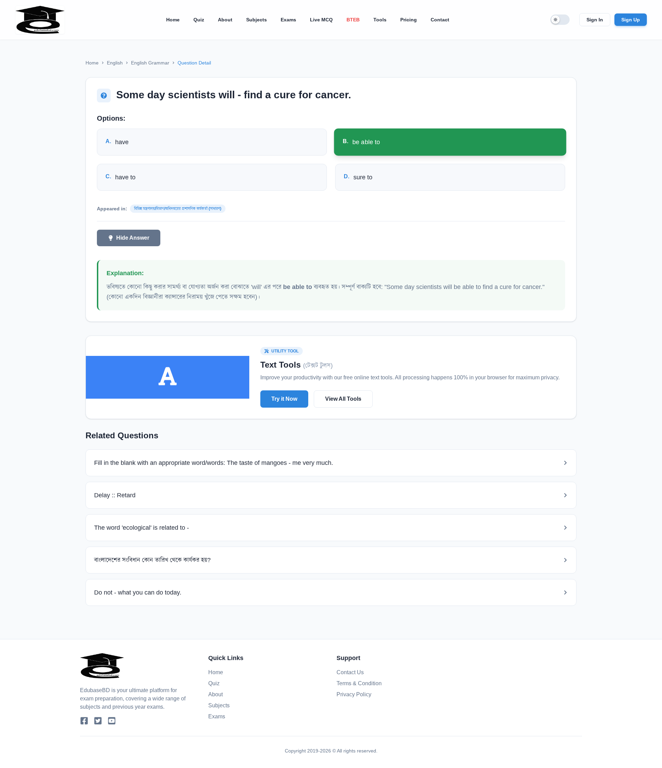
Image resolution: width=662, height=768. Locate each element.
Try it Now (284, 399)
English (115, 63)
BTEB (353, 19)
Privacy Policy (354, 694)
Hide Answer (132, 238)
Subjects (256, 19)
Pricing (408, 19)
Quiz (198, 19)
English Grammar (150, 63)
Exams (288, 19)
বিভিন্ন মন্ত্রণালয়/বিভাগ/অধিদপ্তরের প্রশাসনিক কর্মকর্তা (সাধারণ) (177, 208)
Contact (440, 19)
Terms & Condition (359, 683)
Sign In (594, 19)
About (225, 19)
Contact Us (350, 672)
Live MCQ (321, 19)
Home (173, 19)
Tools (380, 19)
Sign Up (630, 19)
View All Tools (343, 399)
